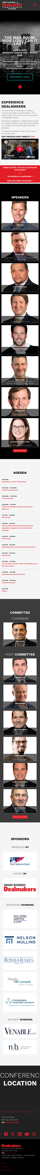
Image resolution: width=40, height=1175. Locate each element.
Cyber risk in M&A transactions (19, 180)
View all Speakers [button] (20, 451)
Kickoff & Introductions (10, 489)
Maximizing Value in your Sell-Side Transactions (18, 546)
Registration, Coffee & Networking (14, 480)
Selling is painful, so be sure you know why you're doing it (20, 168)
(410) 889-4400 (12, 1122)
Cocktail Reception (9, 581)
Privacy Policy (6, 1170)
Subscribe (5, 1167)
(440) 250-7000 (10, 1153)
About (3, 1163)
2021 (33, 137)
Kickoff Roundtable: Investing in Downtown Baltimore (17, 507)
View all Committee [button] (20, 817)
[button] (20, 216)
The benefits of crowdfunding (19, 176)
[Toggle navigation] (35, 5)
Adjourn (5, 590)
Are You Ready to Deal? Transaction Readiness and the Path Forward (19, 564)
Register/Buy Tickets (20, 77)
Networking (8, 516)
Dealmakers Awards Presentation (13, 573)
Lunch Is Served (9, 497)
